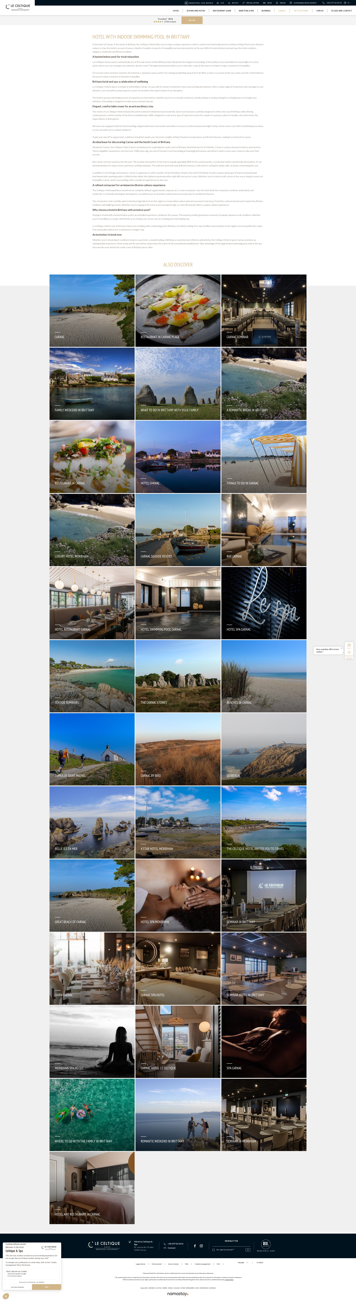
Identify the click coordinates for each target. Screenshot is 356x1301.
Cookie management (202, 1264)
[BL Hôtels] (199, 3)
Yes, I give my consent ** (225, 1250)
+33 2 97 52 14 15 (334, 3)
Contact (171, 1248)
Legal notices (229, 1279)
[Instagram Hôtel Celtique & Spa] (201, 1246)
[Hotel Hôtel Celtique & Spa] (17, 7)
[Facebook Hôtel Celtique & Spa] (194, 1246)
